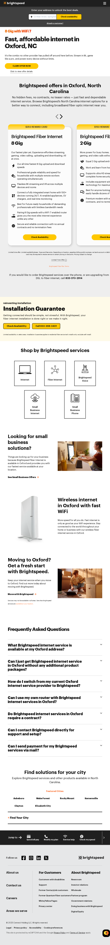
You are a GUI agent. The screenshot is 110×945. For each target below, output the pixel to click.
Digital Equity (77, 912)
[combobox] (42, 16)
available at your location (24, 604)
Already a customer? (55, 23)
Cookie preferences (53, 928)
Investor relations (79, 885)
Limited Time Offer (58, 260)
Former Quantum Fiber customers (55, 896)
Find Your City (18, 817)
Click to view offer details (21, 72)
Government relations (81, 901)
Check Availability (39, 237)
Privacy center (45, 906)
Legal (8, 928)
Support (43, 885)
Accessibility (35, 928)
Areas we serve (16, 910)
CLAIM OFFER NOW (22, 66)
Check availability (69, 17)
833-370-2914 (73, 278)
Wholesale (76, 890)
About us (12, 872)
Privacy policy (20, 928)
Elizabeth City (43, 806)
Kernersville (91, 798)
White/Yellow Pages (48, 901)
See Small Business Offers (22, 477)
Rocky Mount (67, 798)
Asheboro (18, 798)
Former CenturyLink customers (53, 890)
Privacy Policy (60, 933)
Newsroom (76, 879)
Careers (11, 898)
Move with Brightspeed (21, 594)
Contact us (13, 885)
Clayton (18, 806)
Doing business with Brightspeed (86, 906)
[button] (16, 326)
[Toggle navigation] (104, 3)
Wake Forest (43, 798)
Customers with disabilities (52, 879)
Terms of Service (77, 933)
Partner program (79, 896)
